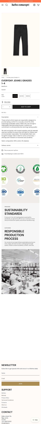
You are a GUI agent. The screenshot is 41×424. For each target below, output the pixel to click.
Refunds (4, 395)
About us (4, 405)
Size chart (7, 102)
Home (3, 77)
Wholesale (4, 407)
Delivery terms (6, 145)
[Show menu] (2, 5)
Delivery (4, 393)
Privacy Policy (5, 398)
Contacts (4, 402)
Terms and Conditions (7, 400)
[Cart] (38, 5)
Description (5, 117)
